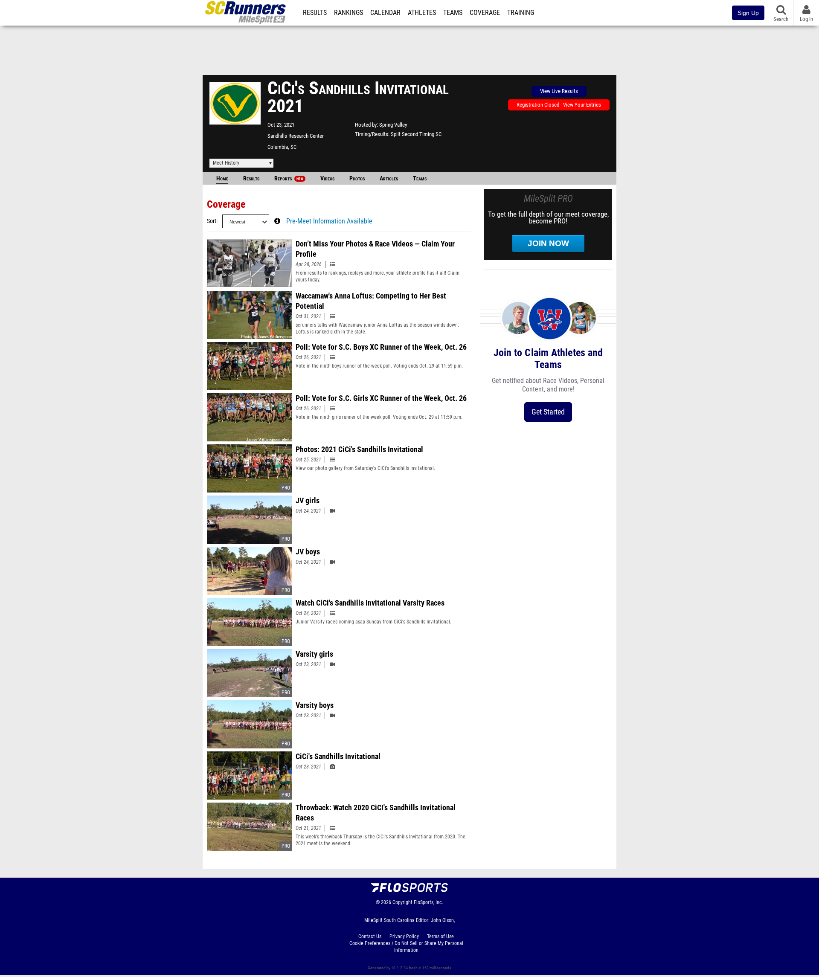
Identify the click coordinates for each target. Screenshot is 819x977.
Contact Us (369, 936)
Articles (389, 178)
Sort (211, 221)
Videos (327, 178)
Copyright (402, 902)
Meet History (226, 163)
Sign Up (748, 12)
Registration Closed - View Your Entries (559, 104)
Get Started (548, 411)
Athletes (422, 13)
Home (222, 178)
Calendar (385, 13)
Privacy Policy (404, 936)
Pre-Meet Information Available (329, 221)
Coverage (485, 13)
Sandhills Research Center (295, 136)
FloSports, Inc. (428, 902)
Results (315, 13)
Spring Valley (393, 125)
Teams (452, 13)
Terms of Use (440, 936)
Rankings (348, 13)
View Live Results (559, 91)
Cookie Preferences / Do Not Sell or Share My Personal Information (406, 946)
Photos (357, 178)
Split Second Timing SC (416, 134)
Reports (288, 178)
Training (520, 13)
